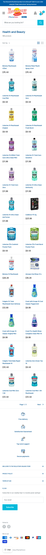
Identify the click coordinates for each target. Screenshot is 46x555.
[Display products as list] (42, 43)
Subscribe (10, 507)
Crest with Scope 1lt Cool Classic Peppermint (34, 302)
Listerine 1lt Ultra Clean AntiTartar (10, 216)
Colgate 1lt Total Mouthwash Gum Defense (11, 302)
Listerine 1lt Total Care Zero (10, 186)
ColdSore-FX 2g (31, 215)
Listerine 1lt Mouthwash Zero (34, 97)
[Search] (40, 22)
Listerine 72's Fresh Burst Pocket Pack (34, 245)
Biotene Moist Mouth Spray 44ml (33, 67)
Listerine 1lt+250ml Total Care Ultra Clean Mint (11, 156)
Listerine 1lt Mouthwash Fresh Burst (34, 126)
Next (39, 404)
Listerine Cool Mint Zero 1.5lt (10, 392)
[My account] (35, 13)
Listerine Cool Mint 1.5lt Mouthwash (34, 392)
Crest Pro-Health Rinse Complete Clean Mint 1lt (34, 332)
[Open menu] (3, 13)
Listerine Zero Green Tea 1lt (34, 362)
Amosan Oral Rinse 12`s (33, 274)
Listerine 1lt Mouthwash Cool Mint (10, 97)
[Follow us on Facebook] (4, 526)
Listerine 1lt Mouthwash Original (10, 126)
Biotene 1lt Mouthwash (10, 274)
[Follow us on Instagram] (9, 526)
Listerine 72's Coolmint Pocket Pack (10, 245)
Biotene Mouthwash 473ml (9, 67)
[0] (41, 13)
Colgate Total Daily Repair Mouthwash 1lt (11, 362)
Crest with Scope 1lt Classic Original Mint (9, 332)
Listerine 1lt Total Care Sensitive (33, 156)
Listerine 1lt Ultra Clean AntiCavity (34, 186)
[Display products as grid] (38, 43)
